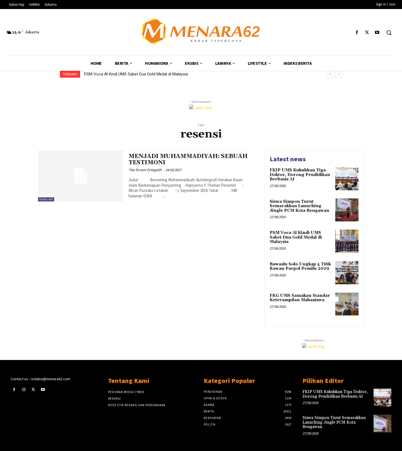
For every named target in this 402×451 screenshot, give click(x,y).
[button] (388, 32)
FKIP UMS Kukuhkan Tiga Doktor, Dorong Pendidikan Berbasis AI (300, 175)
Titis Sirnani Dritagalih (145, 170)
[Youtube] (377, 32)
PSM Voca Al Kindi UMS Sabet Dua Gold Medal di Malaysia (136, 74)
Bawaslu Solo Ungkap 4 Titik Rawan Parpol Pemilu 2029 (300, 266)
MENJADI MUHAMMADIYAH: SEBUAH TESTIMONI (188, 159)
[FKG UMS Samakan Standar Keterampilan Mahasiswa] (347, 304)
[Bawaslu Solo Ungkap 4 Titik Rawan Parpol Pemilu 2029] (347, 272)
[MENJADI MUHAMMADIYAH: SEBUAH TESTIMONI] (80, 175)
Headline (46, 199)
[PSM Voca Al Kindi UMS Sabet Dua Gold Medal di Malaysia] (347, 241)
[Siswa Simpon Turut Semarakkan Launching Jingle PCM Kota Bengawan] (347, 210)
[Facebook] (356, 32)
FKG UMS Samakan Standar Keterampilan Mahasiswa (300, 298)
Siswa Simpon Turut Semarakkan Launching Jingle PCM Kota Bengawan (299, 206)
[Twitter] (367, 32)
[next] (338, 74)
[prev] (330, 74)
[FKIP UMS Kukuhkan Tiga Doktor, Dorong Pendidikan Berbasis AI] (347, 178)
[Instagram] (23, 389)
